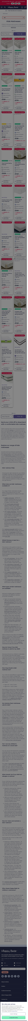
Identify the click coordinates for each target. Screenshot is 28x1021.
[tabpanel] (13, 1008)
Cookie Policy (14, 1011)
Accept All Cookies (14, 1017)
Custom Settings (13, 1013)
